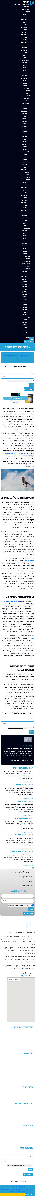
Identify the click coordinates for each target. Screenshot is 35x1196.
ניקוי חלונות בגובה (27, 1113)
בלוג (28, 152)
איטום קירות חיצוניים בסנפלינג (23, 1097)
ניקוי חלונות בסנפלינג (24, 39)
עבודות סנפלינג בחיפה (24, 146)
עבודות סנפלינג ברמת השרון (24, 1140)
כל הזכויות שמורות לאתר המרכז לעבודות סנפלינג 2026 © (17, 1189)
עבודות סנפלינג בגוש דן (24, 123)
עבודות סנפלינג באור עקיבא (24, 1137)
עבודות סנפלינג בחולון (24, 139)
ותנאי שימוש (11, 381)
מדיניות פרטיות (19, 381)
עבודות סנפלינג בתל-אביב (23, 768)
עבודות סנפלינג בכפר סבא (24, 1132)
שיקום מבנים (26, 261)
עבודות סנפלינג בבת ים (24, 116)
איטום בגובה (25, 60)
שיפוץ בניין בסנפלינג (26, 1108)
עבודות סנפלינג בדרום (24, 131)
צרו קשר (26, 172)
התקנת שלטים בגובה (24, 55)
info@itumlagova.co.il (17, 1192)
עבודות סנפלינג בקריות (24, 784)
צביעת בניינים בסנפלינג (24, 16)
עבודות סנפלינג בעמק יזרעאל (22, 851)
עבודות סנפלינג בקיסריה (24, 818)
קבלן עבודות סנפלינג (24, 156)
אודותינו (26, 7)
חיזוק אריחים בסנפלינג (24, 32)
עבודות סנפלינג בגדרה (24, 801)
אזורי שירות (25, 103)
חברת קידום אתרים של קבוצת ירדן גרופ (17, 1186)
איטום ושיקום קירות (25, 83)
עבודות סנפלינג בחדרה (25, 1142)
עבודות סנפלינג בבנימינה (24, 108)
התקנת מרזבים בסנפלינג (24, 47)
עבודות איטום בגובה (24, 65)
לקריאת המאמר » (28, 782)
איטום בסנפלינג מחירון (26, 1091)
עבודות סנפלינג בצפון (26, 1130)
